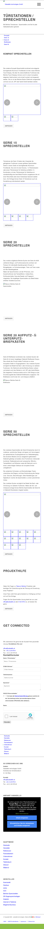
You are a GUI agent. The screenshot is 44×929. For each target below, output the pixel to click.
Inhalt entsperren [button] (22, 818)
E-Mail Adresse (8, 666)
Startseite (6, 845)
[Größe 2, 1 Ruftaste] (22, 511)
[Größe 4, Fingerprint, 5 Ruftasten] (7, 546)
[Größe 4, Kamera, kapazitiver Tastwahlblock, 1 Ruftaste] (37, 539)
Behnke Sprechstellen (10, 893)
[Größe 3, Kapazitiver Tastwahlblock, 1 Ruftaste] (7, 539)
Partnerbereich (8, 853)
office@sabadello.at (9, 602)
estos (5, 888)
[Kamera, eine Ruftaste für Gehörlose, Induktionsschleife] (29, 217)
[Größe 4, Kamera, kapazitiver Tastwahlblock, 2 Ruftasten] (22, 546)
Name (5, 705)
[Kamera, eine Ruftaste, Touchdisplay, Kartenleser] (14, 118)
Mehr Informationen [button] (22, 814)
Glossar (6, 865)
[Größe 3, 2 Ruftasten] (29, 533)
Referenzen (7, 851)
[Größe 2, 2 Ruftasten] (14, 533)
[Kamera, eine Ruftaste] (22, 198)
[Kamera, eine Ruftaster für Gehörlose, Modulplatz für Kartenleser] (22, 217)
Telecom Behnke (21, 586)
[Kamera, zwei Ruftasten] (14, 217)
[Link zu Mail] (39, 919)
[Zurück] (7, 102)
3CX (4, 891)
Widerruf (6, 867)
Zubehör (6, 899)
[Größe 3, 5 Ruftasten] (37, 533)
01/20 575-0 (21, 602)
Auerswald (6, 882)
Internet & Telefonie (9, 902)
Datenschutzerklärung (21, 696)
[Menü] (38, 4)
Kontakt (5, 859)
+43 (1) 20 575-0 (11, 650)
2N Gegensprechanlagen (11, 896)
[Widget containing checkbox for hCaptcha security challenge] (18, 716)
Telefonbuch (7, 862)
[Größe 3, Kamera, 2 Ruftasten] (22, 539)
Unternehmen (7, 856)
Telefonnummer (7, 674)
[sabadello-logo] (18, 4)
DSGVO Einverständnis (10, 693)
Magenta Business (9, 905)
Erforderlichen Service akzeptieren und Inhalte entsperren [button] (22, 824)
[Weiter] (37, 102)
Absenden (7, 722)
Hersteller (6, 848)
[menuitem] (38, 4)
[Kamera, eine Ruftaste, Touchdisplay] (22, 99)
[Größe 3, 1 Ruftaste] (22, 533)
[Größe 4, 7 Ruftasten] (29, 539)
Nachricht (6, 683)
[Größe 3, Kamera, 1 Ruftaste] (14, 539)
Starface (6, 885)
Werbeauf (38, 917)
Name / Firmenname (9, 658)
